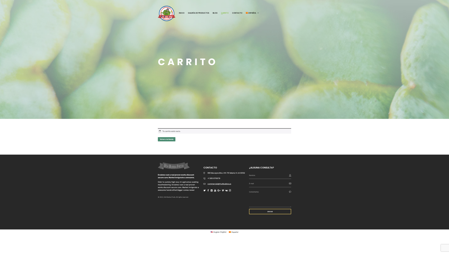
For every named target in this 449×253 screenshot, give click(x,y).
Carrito (225, 13)
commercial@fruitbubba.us (219, 184)
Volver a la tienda (166, 139)
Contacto (237, 13)
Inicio (181, 13)
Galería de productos (198, 13)
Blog (215, 13)
